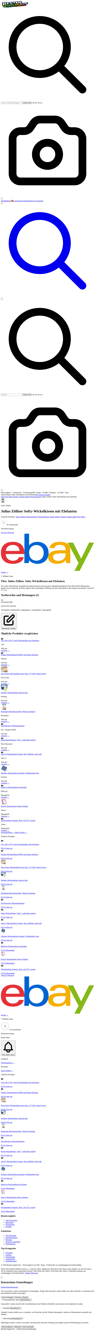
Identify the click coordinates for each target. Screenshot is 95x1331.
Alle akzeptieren (7, 1327)
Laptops (8, 1255)
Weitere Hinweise (31, 1273)
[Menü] (2, 299)
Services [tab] (18, 1297)
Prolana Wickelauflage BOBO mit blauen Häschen (19, 655)
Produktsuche (11, 1244)
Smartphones (10, 1257)
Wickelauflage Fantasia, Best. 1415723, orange (18, 820)
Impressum (10, 1222)
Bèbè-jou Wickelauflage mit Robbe (14, 787)
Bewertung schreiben (9, 628)
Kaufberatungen (11, 1238)
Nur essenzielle (28, 1327)
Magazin (9, 1240)
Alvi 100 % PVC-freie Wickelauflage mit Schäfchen (20, 641)
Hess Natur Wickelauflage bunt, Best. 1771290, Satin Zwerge (23, 674)
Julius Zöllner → (21, 832)
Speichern (17, 1327)
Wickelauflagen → (8, 832)
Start (2, 497)
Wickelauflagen (35, 497)
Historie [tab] (25, 1297)
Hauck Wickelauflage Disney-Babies (14, 806)
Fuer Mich (9, 497)
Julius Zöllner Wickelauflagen (26, 517)
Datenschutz (10, 1225)
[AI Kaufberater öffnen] (2, 1277)
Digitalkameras (11, 1261)
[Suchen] (2, 198)
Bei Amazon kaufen (43, 495)
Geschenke (16, 201)
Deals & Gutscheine (36, 201)
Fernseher (9, 1253)
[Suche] (47, 297)
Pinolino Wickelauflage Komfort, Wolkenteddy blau (20, 773)
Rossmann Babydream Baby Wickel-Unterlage (18, 712)
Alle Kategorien (11, 1220)
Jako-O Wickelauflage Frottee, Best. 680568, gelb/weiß (21, 754)
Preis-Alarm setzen (8, 1055)
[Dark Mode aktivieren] (2, 203)
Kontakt (8, 1227)
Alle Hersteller (11, 1236)
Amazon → (5, 650)
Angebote (25, 201)
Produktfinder (6, 201)
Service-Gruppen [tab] (7, 1297)
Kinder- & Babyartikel (21, 497)
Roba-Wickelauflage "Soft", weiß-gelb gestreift (18, 740)
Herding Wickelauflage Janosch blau (14, 693)
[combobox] (11, 103)
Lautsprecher (10, 1259)
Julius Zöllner (55, 517)
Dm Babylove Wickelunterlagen (12, 726)
